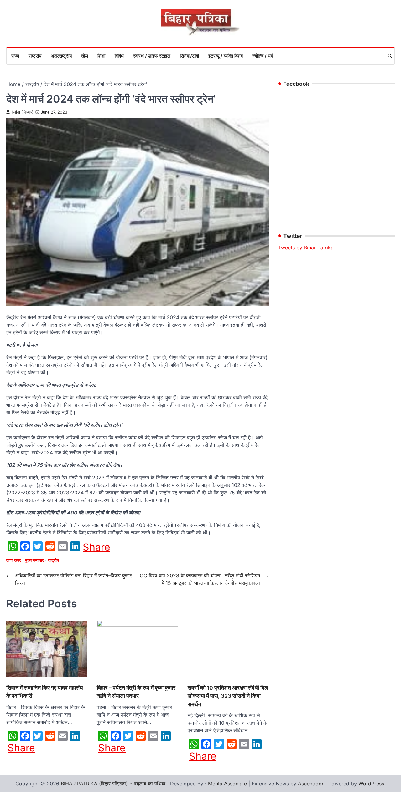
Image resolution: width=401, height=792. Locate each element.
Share (96, 547)
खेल (84, 56)
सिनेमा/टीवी (189, 56)
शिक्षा (101, 56)
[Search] (389, 56)
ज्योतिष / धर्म (262, 56)
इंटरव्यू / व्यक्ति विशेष (225, 56)
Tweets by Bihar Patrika (306, 247)
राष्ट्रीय (35, 56)
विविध (119, 56)
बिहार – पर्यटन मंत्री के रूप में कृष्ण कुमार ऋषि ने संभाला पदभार (60, 668)
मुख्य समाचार (34, 560)
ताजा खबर (13, 560)
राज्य (15, 56)
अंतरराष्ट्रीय (61, 56)
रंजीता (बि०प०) (22, 112)
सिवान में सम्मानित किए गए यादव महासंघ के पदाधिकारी (19, 668)
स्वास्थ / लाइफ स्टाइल (151, 56)
